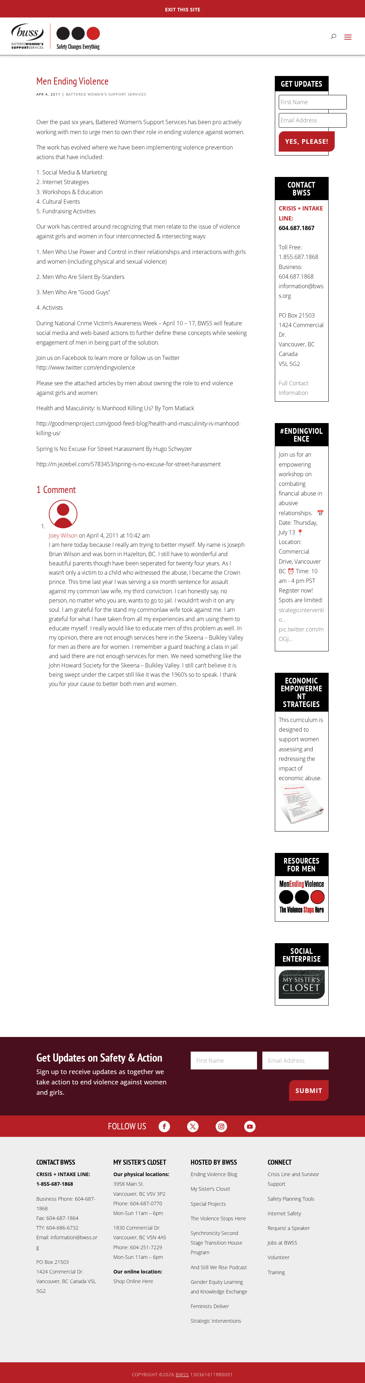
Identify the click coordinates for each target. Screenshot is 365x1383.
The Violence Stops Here (218, 1218)
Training (276, 1272)
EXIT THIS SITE (182, 9)
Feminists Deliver (210, 1306)
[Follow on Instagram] (221, 1126)
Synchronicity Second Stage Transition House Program (216, 1243)
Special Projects (208, 1203)
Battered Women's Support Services (106, 94)
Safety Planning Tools (291, 1198)
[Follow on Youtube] (250, 1126)
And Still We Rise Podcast (219, 1267)
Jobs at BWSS (282, 1242)
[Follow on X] (193, 1126)
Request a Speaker (289, 1228)
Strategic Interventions (216, 1320)
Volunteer (278, 1257)
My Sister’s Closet (210, 1188)
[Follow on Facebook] (164, 1126)
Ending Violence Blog (214, 1174)
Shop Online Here (133, 1281)
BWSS (182, 1375)
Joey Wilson (63, 535)
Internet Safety (284, 1213)
